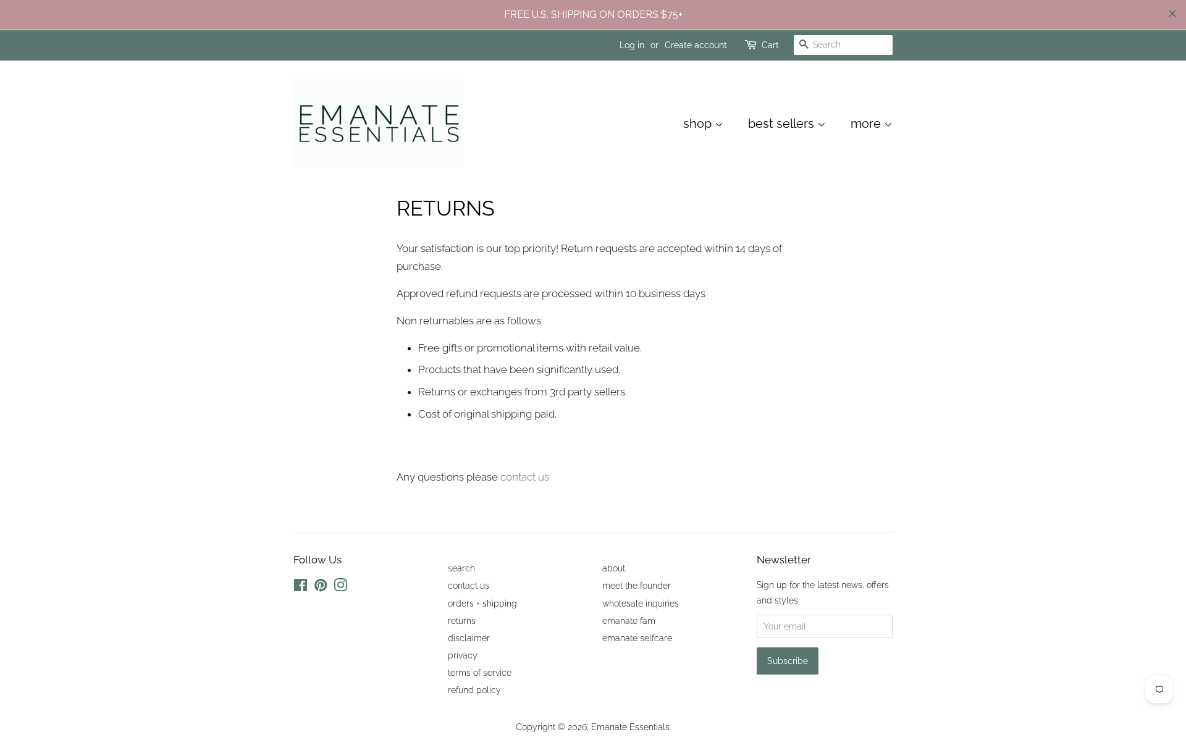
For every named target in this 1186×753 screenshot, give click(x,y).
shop (699, 123)
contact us (468, 585)
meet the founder (636, 585)
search (461, 568)
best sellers (782, 123)
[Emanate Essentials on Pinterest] (320, 587)
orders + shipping (482, 603)
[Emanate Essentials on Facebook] (300, 587)
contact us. (524, 477)
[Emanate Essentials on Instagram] (340, 587)
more (867, 123)
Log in (632, 45)
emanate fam (628, 620)
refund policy (474, 689)
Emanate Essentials (630, 726)
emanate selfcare (637, 638)
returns (462, 620)
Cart (770, 45)
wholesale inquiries (640, 603)
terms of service (479, 672)
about (613, 568)
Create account (696, 45)
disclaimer (469, 638)
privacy (462, 655)
